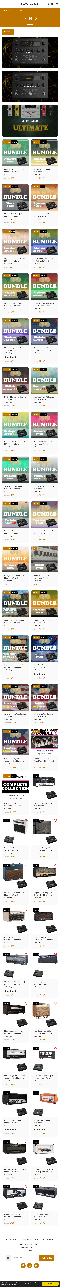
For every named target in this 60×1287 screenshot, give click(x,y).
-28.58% (43, 370)
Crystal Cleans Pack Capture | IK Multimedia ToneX (15, 621)
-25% (42, 187)
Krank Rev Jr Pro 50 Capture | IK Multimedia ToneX (44, 1077)
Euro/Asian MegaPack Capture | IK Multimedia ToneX (13, 760)
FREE (35, 548)
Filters (8, 31)
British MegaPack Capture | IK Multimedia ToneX (44, 715)
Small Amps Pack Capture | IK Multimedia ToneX (14, 487)
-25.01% (43, 459)
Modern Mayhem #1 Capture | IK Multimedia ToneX (15, 349)
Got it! (50, 1284)
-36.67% (14, 187)
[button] (3, 4)
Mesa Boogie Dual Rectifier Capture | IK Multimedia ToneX (14, 1077)
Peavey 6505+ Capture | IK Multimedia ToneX (43, 1215)
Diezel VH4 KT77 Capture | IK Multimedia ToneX (15, 1121)
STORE (11, 10)
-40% (42, 731)
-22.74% (36, 821)
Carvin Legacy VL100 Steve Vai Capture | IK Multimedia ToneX (44, 938)
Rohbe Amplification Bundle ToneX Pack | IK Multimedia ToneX (44, 760)
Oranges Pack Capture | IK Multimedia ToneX (14, 576)
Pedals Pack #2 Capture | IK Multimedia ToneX (14, 532)
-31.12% (14, 142)
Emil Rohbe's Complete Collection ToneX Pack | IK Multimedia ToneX (14, 804)
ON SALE (7, 142)
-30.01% (43, 231)
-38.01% (14, 504)
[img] (15, 152)
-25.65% (43, 593)
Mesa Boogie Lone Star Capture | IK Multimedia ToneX (43, 1032)
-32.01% (43, 142)
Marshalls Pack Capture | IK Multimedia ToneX (44, 170)
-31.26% (6, 1093)
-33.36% (36, 1048)
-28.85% (14, 370)
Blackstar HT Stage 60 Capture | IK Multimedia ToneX (43, 849)
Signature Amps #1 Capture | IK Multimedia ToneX (15, 259)
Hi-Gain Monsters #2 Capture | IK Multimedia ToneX (44, 349)
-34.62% (14, 687)
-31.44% (14, 638)
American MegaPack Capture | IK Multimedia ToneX (15, 715)
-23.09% (6, 1048)
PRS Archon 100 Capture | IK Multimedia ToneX (15, 1170)
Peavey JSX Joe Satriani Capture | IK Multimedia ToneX (13, 1215)
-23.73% (43, 414)
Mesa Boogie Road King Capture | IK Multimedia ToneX (13, 1032)
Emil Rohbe (37, 764)
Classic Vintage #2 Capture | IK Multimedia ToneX (44, 259)
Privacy (29, 1250)
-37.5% (13, 776)
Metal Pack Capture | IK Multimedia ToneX (42, 666)
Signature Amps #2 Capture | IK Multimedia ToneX (45, 215)
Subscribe (47, 1258)
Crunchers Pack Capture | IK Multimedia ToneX (44, 621)
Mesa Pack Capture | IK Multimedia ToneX (13, 215)
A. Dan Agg (8, 174)
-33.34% (36, 776)
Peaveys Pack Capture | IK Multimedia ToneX (14, 170)
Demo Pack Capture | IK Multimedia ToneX (43, 576)
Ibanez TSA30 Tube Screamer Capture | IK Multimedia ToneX (12, 849)
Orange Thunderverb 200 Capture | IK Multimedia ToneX (43, 1170)
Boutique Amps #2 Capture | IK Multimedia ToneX (44, 398)
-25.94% (6, 955)
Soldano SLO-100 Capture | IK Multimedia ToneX (44, 804)
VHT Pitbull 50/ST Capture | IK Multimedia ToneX (14, 983)
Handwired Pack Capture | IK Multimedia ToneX (44, 443)
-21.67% (14, 276)
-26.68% (6, 1004)
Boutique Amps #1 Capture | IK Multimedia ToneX (15, 443)
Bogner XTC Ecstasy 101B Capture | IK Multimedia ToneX (43, 893)
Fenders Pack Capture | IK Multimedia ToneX (43, 532)
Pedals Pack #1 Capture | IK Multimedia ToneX (44, 487)
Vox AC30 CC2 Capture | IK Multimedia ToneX (14, 893)
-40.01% (14, 593)
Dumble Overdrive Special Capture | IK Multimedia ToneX (14, 938)
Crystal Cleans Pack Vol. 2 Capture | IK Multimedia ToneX (13, 666)
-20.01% (6, 910)
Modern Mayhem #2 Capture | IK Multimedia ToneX (44, 304)
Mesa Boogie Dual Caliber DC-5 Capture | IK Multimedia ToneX (45, 983)
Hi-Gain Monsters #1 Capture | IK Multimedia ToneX (15, 398)
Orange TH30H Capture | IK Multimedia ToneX (44, 1121)
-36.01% (43, 504)
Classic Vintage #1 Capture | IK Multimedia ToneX (14, 304)
